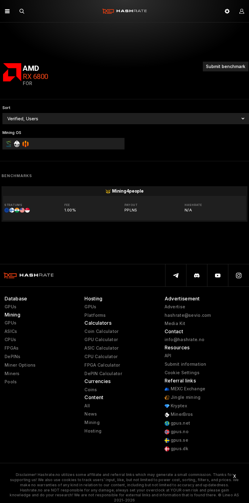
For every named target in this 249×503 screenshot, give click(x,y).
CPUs (10, 339)
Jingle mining (185, 397)
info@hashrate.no (184, 339)
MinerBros (181, 414)
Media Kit (175, 323)
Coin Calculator (101, 331)
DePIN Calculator (103, 373)
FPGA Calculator (102, 365)
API (168, 355)
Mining (92, 422)
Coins (90, 389)
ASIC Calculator (101, 348)
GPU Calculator (101, 339)
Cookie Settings (182, 372)
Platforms (95, 315)
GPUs (10, 306)
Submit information (185, 364)
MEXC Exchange (187, 388)
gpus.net (179, 423)
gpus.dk (178, 448)
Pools (11, 381)
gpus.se (178, 440)
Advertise (175, 306)
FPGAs (12, 348)
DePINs (13, 356)
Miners (12, 373)
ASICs (11, 331)
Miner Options (20, 365)
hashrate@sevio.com (188, 315)
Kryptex (178, 405)
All (87, 405)
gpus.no (179, 431)
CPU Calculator (101, 356)
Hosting (92, 431)
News (90, 414)
